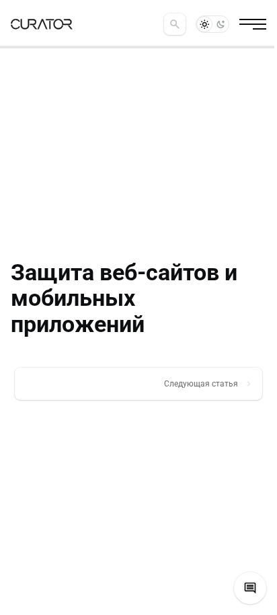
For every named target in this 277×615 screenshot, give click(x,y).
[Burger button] (252, 24)
